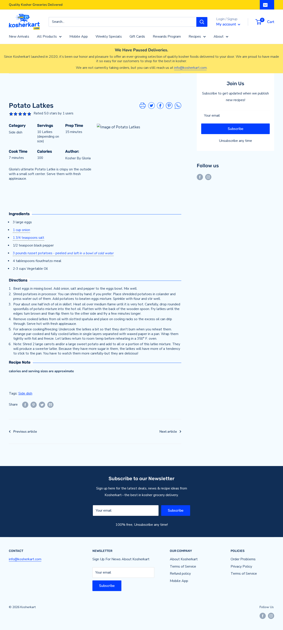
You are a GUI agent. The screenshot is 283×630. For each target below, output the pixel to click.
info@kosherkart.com (190, 67)
